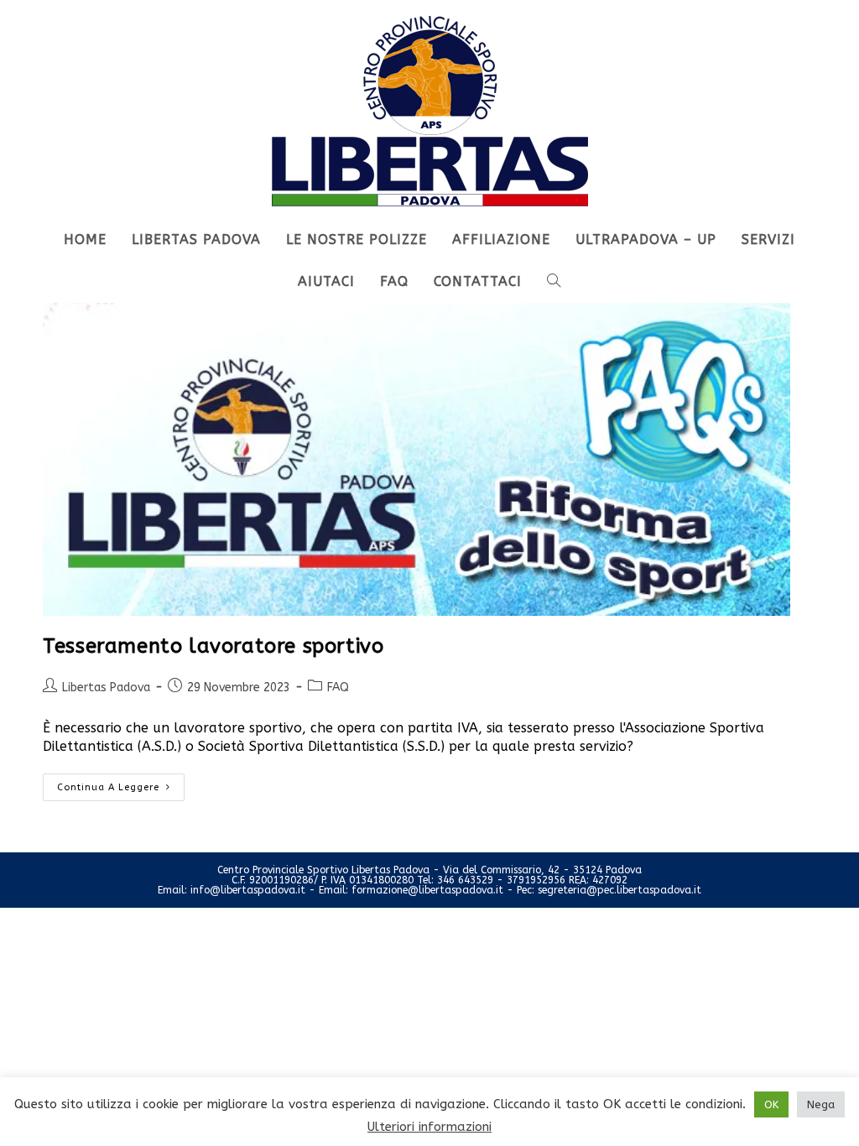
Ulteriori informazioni (429, 1126)
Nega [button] (821, 1104)
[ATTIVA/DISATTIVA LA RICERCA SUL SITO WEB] (554, 282)
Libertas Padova (106, 687)
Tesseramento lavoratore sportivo (213, 646)
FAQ (338, 687)
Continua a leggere (121, 783)
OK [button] (771, 1104)
